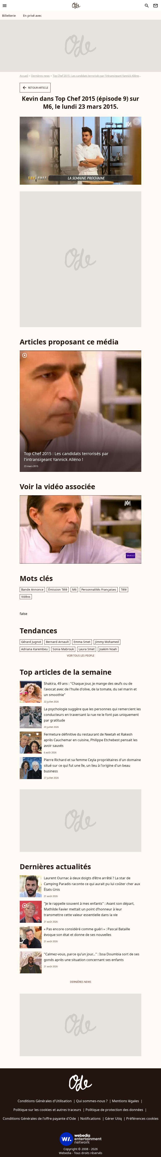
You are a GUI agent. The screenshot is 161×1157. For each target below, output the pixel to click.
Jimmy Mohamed (107, 642)
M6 (74, 589)
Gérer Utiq (113, 1118)
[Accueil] (76, 5)
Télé (124, 589)
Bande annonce (32, 589)
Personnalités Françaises (98, 589)
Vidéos (25, 597)
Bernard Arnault (57, 642)
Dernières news (40, 76)
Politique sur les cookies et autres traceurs (47, 1109)
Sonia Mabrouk (63, 649)
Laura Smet (87, 649)
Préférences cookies (142, 1118)
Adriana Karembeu (34, 649)
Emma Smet (82, 642)
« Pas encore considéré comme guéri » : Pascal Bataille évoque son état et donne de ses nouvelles (87, 932)
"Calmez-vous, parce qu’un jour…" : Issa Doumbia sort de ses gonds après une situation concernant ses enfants (91, 957)
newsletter (155, 5)
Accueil (24, 76)
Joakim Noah (108, 649)
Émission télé (57, 589)
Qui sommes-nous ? (92, 1101)
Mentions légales (125, 1101)
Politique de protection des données (114, 1109)
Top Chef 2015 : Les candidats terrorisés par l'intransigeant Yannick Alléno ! (96, 76)
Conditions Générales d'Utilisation (45, 1101)
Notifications (90, 1118)
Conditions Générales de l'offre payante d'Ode (39, 1118)
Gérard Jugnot (31, 642)
